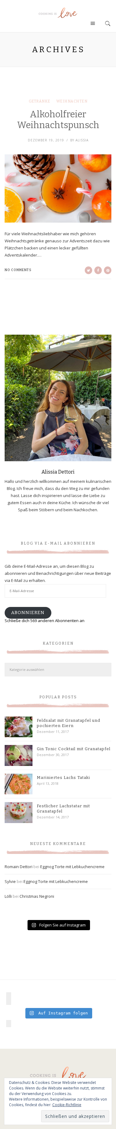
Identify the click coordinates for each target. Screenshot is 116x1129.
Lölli (8, 896)
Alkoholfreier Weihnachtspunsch (58, 120)
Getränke (39, 101)
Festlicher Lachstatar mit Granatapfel (63, 808)
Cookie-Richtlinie (66, 1104)
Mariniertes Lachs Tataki (63, 777)
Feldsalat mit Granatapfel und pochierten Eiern (68, 723)
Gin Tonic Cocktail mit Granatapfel (73, 748)
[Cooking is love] (58, 12)
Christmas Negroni (36, 896)
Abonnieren (28, 612)
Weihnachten (72, 101)
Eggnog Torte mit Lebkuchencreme (72, 866)
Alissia (81, 140)
